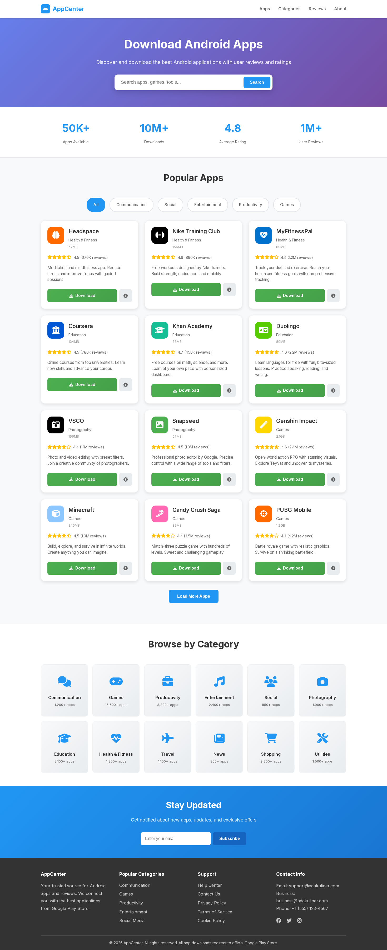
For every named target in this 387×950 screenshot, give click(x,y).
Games (126, 894)
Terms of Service (215, 911)
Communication (134, 885)
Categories (289, 8)
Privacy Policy (212, 903)
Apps (264, 8)
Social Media (132, 920)
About (340, 8)
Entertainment (133, 911)
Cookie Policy (211, 920)
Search (257, 82)
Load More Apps (193, 596)
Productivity (131, 903)
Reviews (317, 8)
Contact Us (209, 894)
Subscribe (229, 838)
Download (85, 295)
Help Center (210, 885)
